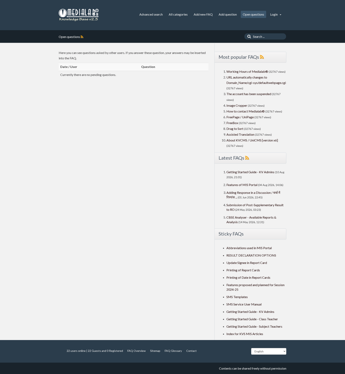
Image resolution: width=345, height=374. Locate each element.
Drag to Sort (234, 128)
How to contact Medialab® (245, 111)
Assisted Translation (240, 134)
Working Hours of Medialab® (247, 71)
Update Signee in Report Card (246, 263)
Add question (228, 14)
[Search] (248, 36)
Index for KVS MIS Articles (244, 334)
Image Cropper (236, 105)
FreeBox (232, 123)
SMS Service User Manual (244, 304)
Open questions (253, 14)
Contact (191, 350)
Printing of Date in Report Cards (248, 277)
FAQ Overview (136, 350)
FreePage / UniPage (240, 117)
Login (274, 14)
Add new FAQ (203, 14)
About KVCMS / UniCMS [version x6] (252, 140)
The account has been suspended (248, 94)
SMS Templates (237, 297)
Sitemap (155, 350)
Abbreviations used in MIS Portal (249, 248)
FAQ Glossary (173, 350)
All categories (178, 14)
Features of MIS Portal (241, 185)
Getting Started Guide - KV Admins (250, 172)
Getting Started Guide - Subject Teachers (254, 326)
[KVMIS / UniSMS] (79, 15)
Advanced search (151, 14)
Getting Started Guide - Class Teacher (252, 319)
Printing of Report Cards (243, 270)
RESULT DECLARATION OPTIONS (251, 255)
